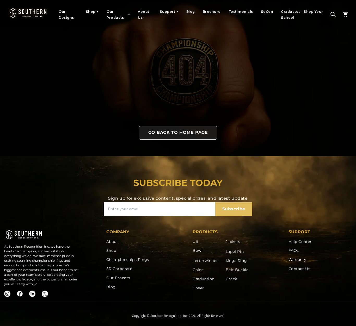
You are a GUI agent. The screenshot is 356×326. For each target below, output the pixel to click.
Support (169, 12)
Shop (92, 12)
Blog (190, 12)
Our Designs (66, 15)
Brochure (212, 12)
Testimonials (241, 12)
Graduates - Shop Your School (302, 15)
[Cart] (345, 14)
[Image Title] (7, 294)
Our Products (118, 15)
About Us (143, 15)
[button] (333, 14)
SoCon (267, 12)
